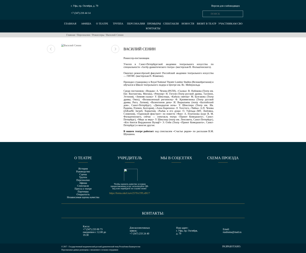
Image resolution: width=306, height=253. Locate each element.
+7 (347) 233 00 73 (92, 229)
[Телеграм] (188, 171)
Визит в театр (206, 23)
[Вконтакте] (164, 171)
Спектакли (171, 23)
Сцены (83, 174)
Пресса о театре (83, 188)
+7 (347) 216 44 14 (81, 13)
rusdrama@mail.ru (232, 232)
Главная (70, 23)
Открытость (83, 194)
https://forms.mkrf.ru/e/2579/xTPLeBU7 (129, 193)
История (83, 168)
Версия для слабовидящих (225, 5)
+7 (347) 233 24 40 (139, 233)
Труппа (118, 23)
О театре (102, 23)
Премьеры (154, 23)
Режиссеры (98, 35)
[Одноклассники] (176, 171)
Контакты (153, 28)
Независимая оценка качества (83, 197)
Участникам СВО (230, 23)
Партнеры (83, 191)
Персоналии (136, 23)
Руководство (83, 171)
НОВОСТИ (188, 23)
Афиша (86, 23)
